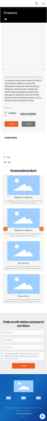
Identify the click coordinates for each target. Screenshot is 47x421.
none (9, 162)
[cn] (36, 3)
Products (10, 13)
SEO (23, 417)
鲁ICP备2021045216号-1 (24, 413)
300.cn (29, 410)
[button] (21, 308)
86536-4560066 (28, 114)
